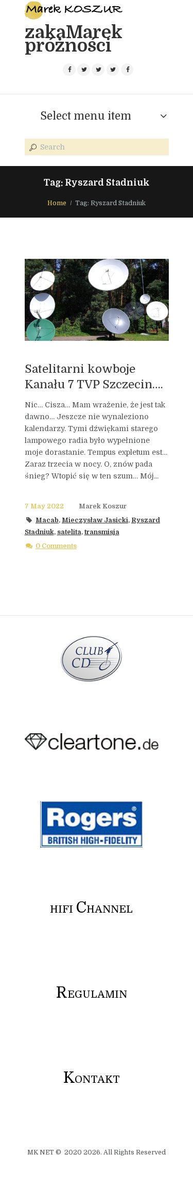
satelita (69, 532)
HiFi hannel (91, 909)
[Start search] (32, 147)
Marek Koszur (103, 506)
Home (56, 203)
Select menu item (85, 116)
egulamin (91, 994)
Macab (47, 520)
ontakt (91, 1079)
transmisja (101, 532)
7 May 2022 (44, 506)
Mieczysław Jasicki (95, 520)
